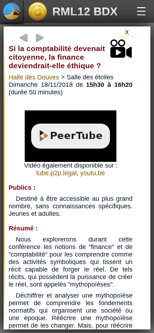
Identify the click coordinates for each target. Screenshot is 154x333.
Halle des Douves (34, 77)
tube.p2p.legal (56, 173)
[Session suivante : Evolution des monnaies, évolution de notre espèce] (40, 38)
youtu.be (92, 173)
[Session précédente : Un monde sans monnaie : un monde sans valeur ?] (24, 38)
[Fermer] (77, 24)
